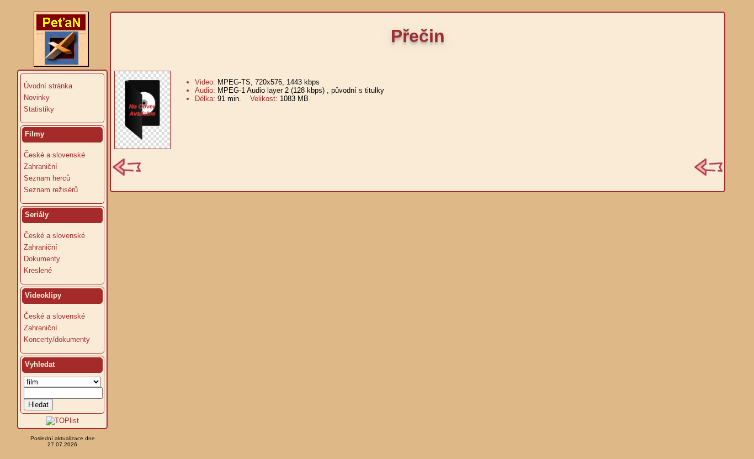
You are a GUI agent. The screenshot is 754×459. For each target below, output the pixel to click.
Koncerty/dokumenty (57, 339)
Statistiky (39, 109)
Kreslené (38, 270)
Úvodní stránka (48, 86)
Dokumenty (42, 259)
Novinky (37, 97)
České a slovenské (54, 155)
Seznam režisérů (51, 190)
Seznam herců (47, 178)
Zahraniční (40, 166)
